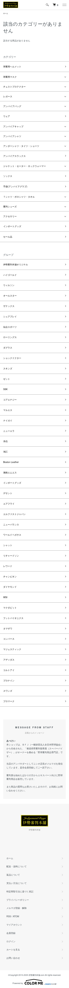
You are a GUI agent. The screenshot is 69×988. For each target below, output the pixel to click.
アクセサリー (10, 216)
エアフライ (8, 503)
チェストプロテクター (14, 86)
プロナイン (8, 680)
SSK (5, 389)
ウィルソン (8, 285)
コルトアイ (8, 670)
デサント (7, 493)
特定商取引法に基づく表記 (19, 891)
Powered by (18, 983)
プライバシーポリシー (17, 899)
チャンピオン (10, 576)
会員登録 (10, 933)
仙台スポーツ (10, 326)
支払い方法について (16, 883)
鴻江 (5, 451)
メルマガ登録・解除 (16, 908)
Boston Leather (11, 462)
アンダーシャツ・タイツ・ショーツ (21, 146)
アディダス (8, 659)
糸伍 (5, 441)
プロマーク (8, 701)
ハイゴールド (10, 274)
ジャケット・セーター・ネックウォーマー (24, 166)
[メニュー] (64, 5)
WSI (5, 597)
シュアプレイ (10, 316)
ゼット (6, 378)
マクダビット (10, 607)
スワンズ (7, 690)
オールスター (10, 295)
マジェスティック (12, 649)
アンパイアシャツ (12, 136)
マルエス (7, 410)
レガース (7, 96)
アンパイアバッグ (12, 106)
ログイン (10, 941)
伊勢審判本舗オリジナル (15, 264)
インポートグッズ (12, 226)
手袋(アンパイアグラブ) (15, 186)
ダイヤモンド (10, 586)
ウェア (6, 116)
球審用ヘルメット (12, 66)
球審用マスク (10, 76)
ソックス (7, 176)
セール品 (7, 236)
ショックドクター (12, 358)
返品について (13, 874)
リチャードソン (11, 555)
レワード (7, 566)
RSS (8, 916)
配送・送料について (16, 866)
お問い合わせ (13, 957)
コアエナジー (10, 399)
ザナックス (8, 306)
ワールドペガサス (12, 534)
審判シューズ (10, 206)
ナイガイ (7, 420)
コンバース (8, 638)
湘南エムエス (10, 472)
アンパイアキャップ (13, 126)
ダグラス (7, 347)
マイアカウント (14, 924)
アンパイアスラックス (14, 155)
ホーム (5, 13)
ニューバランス (11, 524)
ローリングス (10, 337)
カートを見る (13, 949)
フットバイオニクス (13, 618)
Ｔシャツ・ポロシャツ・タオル (19, 196)
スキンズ (7, 368)
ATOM (16, 916)
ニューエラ (8, 430)
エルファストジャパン (14, 514)
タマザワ (7, 628)
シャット (7, 545)
